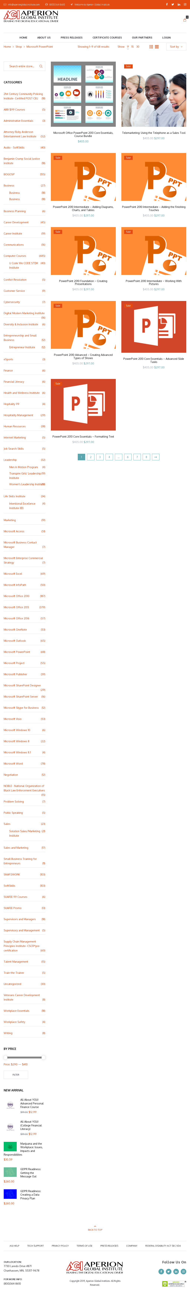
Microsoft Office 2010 (16, 596)
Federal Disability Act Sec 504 (163, 1245)
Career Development (16, 222)
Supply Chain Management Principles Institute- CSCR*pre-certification (22, 946)
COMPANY (131, 1245)
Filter (16, 1074)
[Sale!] (153, 93)
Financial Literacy (14, 381)
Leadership (10, 459)
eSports (8, 359)
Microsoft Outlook (15, 640)
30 (137, 46)
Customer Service (14, 290)
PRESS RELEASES (109, 1245)
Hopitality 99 (11, 404)
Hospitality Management (18, 415)
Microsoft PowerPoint (17, 651)
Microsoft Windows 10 (17, 730)
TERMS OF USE (84, 1245)
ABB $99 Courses (14, 109)
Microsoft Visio (13, 718)
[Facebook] (167, 4)
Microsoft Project (14, 663)
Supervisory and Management (22, 930)
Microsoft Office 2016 (16, 618)
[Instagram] (185, 4)
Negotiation (11, 774)
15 (132, 46)
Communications (14, 244)
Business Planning (15, 211)
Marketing (10, 520)
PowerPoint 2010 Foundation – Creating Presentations (83, 282)
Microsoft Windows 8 (16, 741)
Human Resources (15, 426)
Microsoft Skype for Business (21, 707)
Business (9, 185)
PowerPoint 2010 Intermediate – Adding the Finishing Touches (154, 208)
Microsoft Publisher (15, 674)
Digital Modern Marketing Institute (24, 313)
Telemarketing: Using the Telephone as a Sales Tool (154, 132)
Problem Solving (14, 801)
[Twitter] (172, 4)
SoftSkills (9, 885)
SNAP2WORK (12, 874)
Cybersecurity (12, 302)
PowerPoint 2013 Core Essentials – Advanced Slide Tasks (153, 360)
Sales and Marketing (16, 847)
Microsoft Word (13, 763)
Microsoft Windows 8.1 (17, 752)
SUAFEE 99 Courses (15, 896)
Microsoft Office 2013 (16, 607)
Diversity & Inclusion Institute (21, 324)
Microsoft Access (14, 531)
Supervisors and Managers (20, 919)
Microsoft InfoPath (15, 584)
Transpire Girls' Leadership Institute (25, 475)
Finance (8, 370)
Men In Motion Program (23, 467)
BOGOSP (9, 174)
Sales (7, 823)
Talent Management (16, 961)
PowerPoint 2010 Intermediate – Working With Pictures (154, 282)
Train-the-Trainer (14, 972)
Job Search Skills (14, 448)
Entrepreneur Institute (22, 347)
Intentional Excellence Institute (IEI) (22, 506)
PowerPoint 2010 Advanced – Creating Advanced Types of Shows (83, 356)
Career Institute (13, 233)
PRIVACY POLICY (60, 1245)
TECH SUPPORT (35, 1245)
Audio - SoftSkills (14, 147)
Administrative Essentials (18, 120)
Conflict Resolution (15, 279)
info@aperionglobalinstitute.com (24, 4)
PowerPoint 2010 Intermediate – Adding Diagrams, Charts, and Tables (83, 208)
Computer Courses (15, 255)
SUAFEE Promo (13, 908)
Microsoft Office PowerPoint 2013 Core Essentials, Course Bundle (83, 134)
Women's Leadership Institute (27, 484)
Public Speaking (13, 812)
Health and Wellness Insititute (22, 392)
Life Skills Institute (14, 496)
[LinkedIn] (179, 4)
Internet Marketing (15, 437)
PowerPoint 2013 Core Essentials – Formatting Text (83, 436)
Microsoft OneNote (15, 629)
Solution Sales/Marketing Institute (24, 833)
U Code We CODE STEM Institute (23, 265)
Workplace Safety (14, 1021)
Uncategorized (12, 984)
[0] (184, 20)
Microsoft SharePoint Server (21, 696)
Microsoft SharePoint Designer (22, 685)
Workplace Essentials (16, 1010)
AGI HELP (14, 1245)
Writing (8, 1033)
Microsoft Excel (13, 573)
